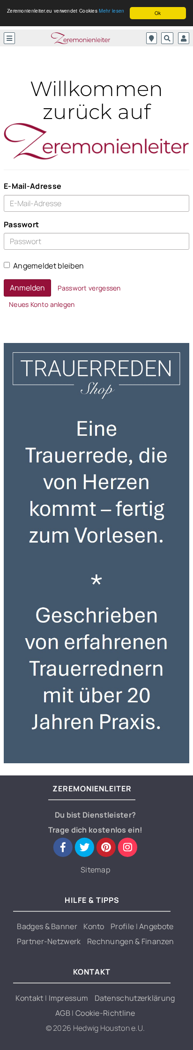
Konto (93, 926)
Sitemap (95, 869)
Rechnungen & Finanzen (130, 941)
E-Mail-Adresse (32, 186)
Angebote (156, 926)
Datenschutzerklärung (135, 998)
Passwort (21, 224)
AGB (63, 1013)
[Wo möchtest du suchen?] (151, 38)
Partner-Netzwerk (49, 941)
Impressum (69, 998)
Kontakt (30, 998)
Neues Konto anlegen (42, 304)
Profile (123, 926)
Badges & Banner (47, 926)
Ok (158, 12)
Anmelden (27, 288)
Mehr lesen (111, 10)
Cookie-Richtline (105, 1013)
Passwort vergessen (89, 287)
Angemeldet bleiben (48, 266)
